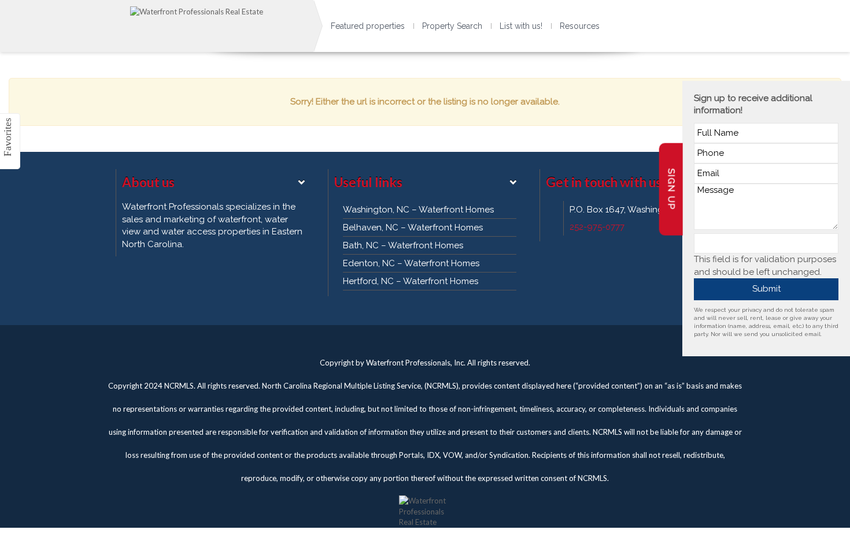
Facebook (425, 339)
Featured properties (368, 26)
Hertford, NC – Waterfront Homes (410, 281)
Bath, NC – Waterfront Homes (403, 245)
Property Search (452, 26)
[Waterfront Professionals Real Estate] (425, 505)
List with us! (521, 26)
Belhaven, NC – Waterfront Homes (413, 227)
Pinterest (448, 339)
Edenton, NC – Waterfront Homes (411, 263)
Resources (580, 26)
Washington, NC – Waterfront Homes (418, 209)
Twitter (402, 339)
